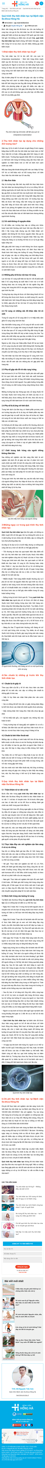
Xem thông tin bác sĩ (22, 1395)
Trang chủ (5, 8)
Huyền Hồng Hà (16, 26)
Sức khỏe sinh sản (15, 8)
